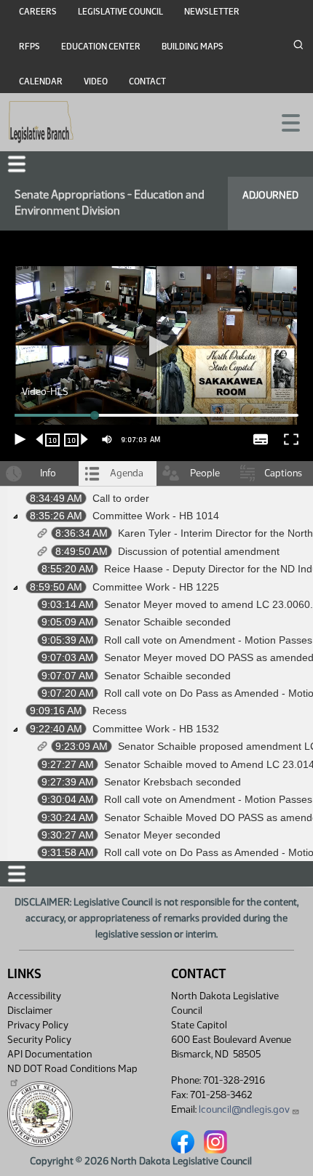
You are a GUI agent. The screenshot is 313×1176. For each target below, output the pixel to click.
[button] (156, 588)
